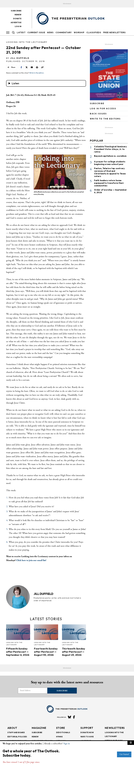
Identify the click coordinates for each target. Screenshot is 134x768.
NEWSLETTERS (115, 727)
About (12, 727)
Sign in (66, 743)
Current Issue (36, 32)
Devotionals (63, 732)
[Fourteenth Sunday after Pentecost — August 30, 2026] (46, 633)
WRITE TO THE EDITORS (105, 118)
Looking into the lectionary (26, 42)
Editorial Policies (17, 737)
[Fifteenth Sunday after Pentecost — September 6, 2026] (18, 633)
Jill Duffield (19, 58)
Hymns (59, 737)
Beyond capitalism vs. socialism (110, 156)
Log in (18, 26)
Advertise (16, 22)
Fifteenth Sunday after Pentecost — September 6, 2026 (17, 651)
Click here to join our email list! (31, 560)
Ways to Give (87, 737)
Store (60, 727)
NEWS (50, 32)
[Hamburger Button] (7, 32)
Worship (79, 32)
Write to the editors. (36, 73)
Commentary (64, 32)
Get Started (124, 754)
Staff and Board (16, 732)
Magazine (39, 727)
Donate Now (87, 732)
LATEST (21, 32)
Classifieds (93, 32)
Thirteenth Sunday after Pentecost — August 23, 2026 (73, 651)
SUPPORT (86, 727)
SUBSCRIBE (97, 103)
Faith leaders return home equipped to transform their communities (109, 183)
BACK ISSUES (98, 113)
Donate (17, 19)
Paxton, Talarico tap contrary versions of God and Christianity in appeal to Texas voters (110, 172)
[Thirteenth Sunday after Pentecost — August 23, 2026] (74, 633)
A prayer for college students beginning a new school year (109, 162)
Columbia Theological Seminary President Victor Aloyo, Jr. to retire (110, 149)
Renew (18, 15)
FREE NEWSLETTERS (114, 32)
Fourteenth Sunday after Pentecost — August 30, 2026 (46, 651)
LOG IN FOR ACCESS (103, 108)
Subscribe (16, 11)
